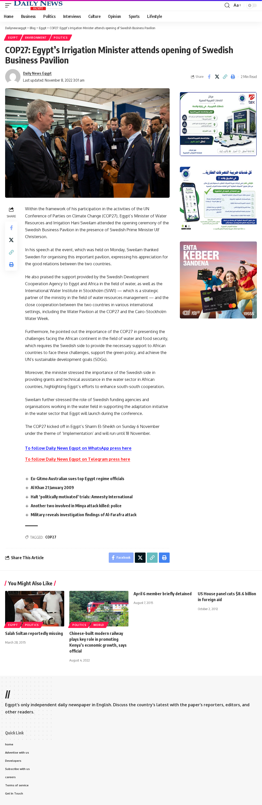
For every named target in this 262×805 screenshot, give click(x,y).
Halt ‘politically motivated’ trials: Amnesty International (82, 496)
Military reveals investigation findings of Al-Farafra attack (83, 514)
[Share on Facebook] (209, 77)
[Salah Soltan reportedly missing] (34, 608)
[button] (9, 5)
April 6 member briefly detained (163, 593)
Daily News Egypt (37, 73)
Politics (61, 37)
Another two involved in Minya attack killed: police (76, 505)
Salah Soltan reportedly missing (34, 633)
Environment (36, 37)
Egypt (13, 37)
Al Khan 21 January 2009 (52, 487)
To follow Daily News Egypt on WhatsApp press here (78, 448)
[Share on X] (217, 77)
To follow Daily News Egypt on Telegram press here (77, 459)
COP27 (50, 537)
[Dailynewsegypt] (38, 5)
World (98, 624)
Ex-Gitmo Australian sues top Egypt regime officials (77, 478)
